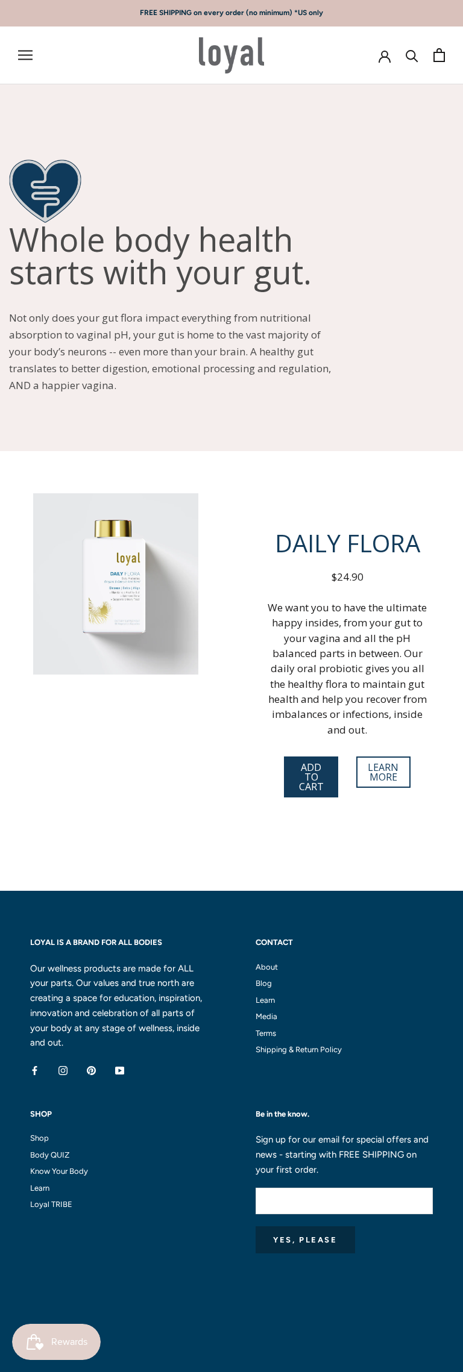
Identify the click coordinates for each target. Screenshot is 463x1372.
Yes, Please (305, 1239)
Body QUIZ (49, 1154)
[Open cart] (439, 55)
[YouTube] (119, 1069)
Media (266, 1016)
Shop (39, 1138)
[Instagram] (63, 1069)
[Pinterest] (91, 1069)
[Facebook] (34, 1069)
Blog (264, 983)
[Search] (412, 55)
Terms (266, 1033)
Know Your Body (59, 1171)
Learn (265, 1000)
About (267, 966)
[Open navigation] (25, 55)
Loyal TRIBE (51, 1204)
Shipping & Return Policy (299, 1049)
